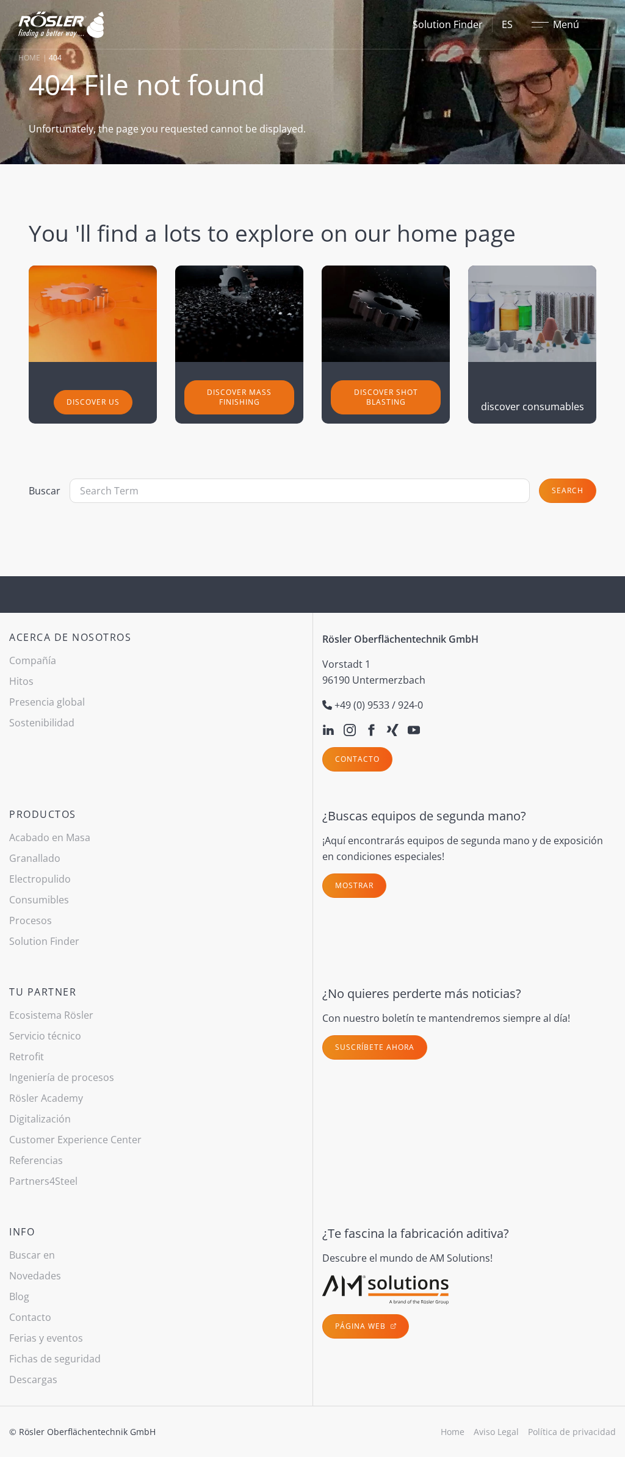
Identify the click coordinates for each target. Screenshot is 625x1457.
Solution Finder (448, 24)
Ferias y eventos (46, 1338)
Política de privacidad (572, 1431)
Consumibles (39, 899)
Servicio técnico (45, 1036)
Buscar (44, 490)
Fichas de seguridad (55, 1358)
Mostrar (354, 885)
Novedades (35, 1275)
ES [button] (507, 24)
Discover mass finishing (239, 397)
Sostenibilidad (41, 722)
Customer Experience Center (75, 1139)
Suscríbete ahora (374, 1047)
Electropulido (40, 879)
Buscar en (32, 1255)
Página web (361, 1326)
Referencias (36, 1160)
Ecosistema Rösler (51, 1015)
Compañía (32, 660)
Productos (42, 814)
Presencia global (47, 702)
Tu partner (42, 992)
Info (22, 1231)
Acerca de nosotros (70, 637)
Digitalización (40, 1119)
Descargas (33, 1379)
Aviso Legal (496, 1431)
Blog (19, 1296)
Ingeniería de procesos (61, 1077)
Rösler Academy (46, 1098)
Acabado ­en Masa (49, 837)
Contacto (357, 759)
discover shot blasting (386, 397)
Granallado (34, 858)
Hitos (21, 681)
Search (567, 490)
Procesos (30, 920)
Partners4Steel (43, 1181)
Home (29, 57)
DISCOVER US (93, 402)
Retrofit (26, 1056)
